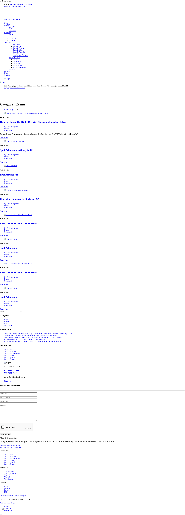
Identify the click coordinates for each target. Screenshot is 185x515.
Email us (8, 381)
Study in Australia (10, 351)
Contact (7, 75)
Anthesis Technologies (7, 503)
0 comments (8, 130)
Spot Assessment (9, 174)
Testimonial (12, 31)
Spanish (7, 488)
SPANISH (12, 38)
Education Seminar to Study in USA (19, 199)
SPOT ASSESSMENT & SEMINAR (20, 223)
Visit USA (16, 63)
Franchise (7, 71)
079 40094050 (27, 4)
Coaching (7, 33)
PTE (10, 36)
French (6, 490)
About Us (12, 27)
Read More (4, 138)
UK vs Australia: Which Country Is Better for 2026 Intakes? (24, 339)
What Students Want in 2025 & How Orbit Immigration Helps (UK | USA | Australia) (33, 337)
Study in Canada (18, 48)
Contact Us (8, 510)
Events (6, 128)
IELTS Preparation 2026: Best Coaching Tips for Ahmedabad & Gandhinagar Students (33, 341)
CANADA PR (14, 69)
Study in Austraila (19, 52)
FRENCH (12, 40)
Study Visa (8, 325)
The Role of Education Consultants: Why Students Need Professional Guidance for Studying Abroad (38, 333)
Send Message (5, 434)
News (6, 323)
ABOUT (7, 25)
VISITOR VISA (14, 58)
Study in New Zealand (20, 56)
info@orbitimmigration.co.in (10, 445)
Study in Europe (18, 54)
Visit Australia (17, 65)
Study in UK (17, 46)
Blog (6, 73)
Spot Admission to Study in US (16, 150)
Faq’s (10, 29)
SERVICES (8, 42)
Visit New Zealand (19, 67)
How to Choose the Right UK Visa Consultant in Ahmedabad (33, 122)
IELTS (11, 35)
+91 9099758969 (16, 4)
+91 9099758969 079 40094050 (11, 371)
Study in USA (17, 50)
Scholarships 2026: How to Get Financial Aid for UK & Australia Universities (30, 335)
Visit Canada (17, 61)
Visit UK (16, 60)
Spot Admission (8, 248)
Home (6, 23)
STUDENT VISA (15, 44)
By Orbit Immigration (11, 126)
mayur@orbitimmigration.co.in (14, 6)
